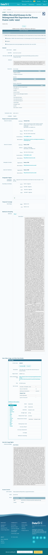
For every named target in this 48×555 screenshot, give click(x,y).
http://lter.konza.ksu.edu (29, 157)
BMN (11, 424)
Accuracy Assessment (22, 429)
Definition (25, 409)
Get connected (38, 552)
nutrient (11, 418)
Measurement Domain (22, 418)
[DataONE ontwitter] (33, 537)
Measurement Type (23, 415)
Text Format (15, 386)
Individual (20, 121)
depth (11, 414)
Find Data (15, 537)
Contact (3, 542)
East (22, 189)
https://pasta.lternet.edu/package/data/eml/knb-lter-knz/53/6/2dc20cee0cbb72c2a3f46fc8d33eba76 (30, 378)
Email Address (20, 136)
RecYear (11, 407)
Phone (21, 131)
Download (22, 366)
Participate (13, 525)
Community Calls (15, 533)
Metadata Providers (8, 162)
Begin (21, 204)
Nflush (11, 423)
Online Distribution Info (14, 377)
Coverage (25, 432)
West (21, 192)
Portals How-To (25, 530)
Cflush (11, 420)
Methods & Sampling (22, 435)
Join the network (15, 528)
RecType (11, 406)
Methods (10, 213)
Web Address (20, 139)
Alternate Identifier (7, 55)
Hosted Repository (5, 529)
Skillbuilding (24, 525)
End (22, 207)
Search (4, 9)
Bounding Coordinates (7, 183)
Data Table (11, 360)
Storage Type (24, 412)
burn (11, 415)
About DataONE (4, 539)
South (21, 186)
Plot (10, 413)
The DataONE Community (14, 531)
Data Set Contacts (8, 144)
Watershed (12, 411)
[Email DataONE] (40, 537)
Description (20, 216)
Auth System (9, 491)
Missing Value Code (23, 423)
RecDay (11, 410)
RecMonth (12, 409)
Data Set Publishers (7, 169)
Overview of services (3, 525)
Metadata (9, 9)
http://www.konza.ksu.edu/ (30, 165)
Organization (20, 162)
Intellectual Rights (8, 444)
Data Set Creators (8, 120)
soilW (11, 419)
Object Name (15, 373)
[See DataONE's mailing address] (33, 541)
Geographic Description (9, 180)
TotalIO (11, 426)
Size (17, 383)
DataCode (12, 405)
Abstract (10, 59)
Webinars (23, 528)
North (21, 184)
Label (25, 406)
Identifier (10, 52)
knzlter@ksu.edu (28, 155)
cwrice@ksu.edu (27, 136)
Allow (10, 497)
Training (23, 526)
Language (10, 116)
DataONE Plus (4, 528)
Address (21, 123)
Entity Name (15, 363)
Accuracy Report (23, 426)
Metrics (2, 541)
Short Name (9, 49)
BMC (11, 422)
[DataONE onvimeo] (37, 537)
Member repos (14, 526)
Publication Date (8, 113)
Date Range (9, 203)
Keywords (10, 68)
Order (10, 494)
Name (25, 403)
